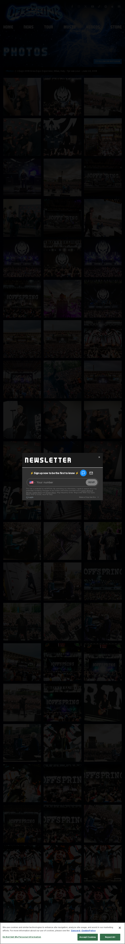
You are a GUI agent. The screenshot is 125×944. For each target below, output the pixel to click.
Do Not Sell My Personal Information (22, 937)
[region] (62, 933)
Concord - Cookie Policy (83, 930)
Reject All (110, 937)
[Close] (119, 927)
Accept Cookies (87, 937)
